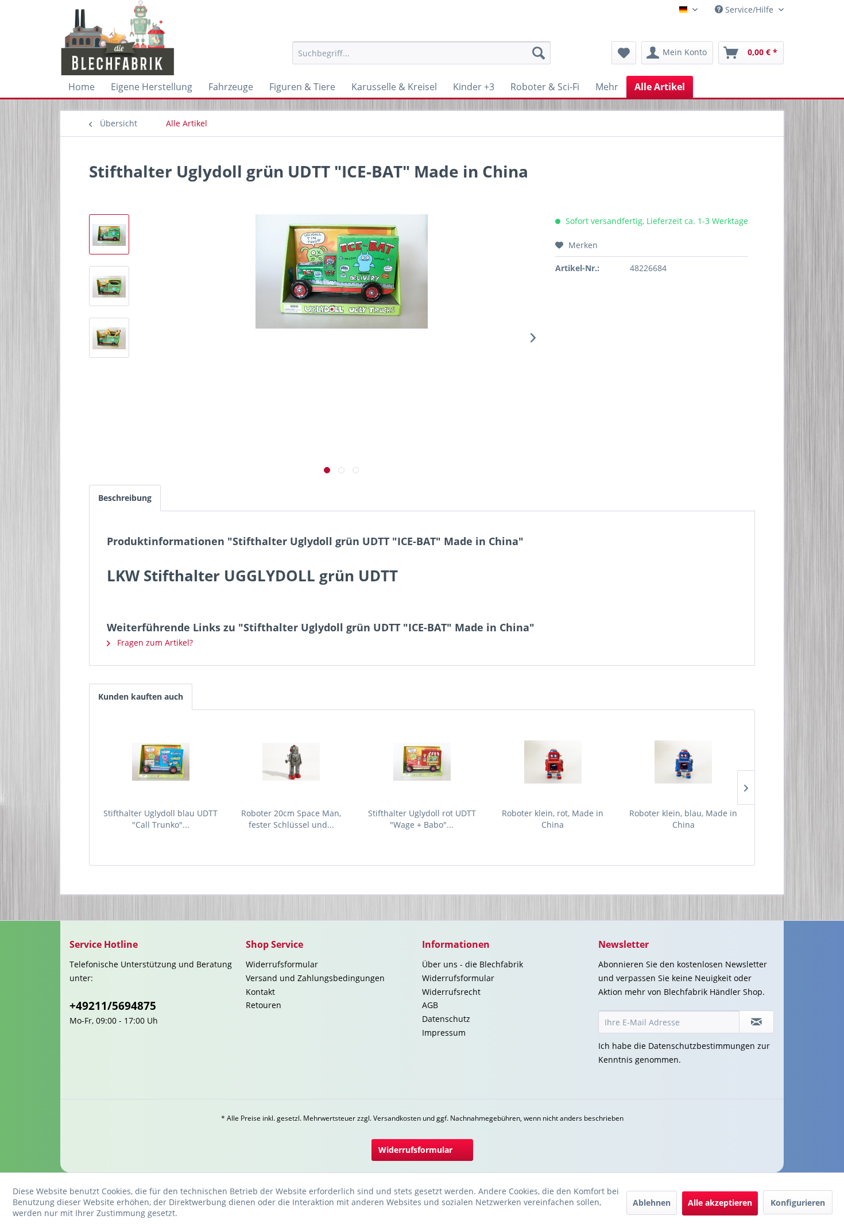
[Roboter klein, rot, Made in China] (553, 761)
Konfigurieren (798, 1202)
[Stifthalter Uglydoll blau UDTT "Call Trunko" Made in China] (160, 761)
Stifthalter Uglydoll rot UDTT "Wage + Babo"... (422, 819)
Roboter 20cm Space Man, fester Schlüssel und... (291, 819)
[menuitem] (421, 52)
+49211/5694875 (112, 1005)
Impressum (444, 1032)
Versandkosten (397, 1118)
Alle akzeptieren (720, 1202)
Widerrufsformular (282, 964)
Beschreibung (125, 497)
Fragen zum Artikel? (154, 642)
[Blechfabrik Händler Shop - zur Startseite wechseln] (118, 38)
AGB (430, 1005)
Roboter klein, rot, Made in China (552, 819)
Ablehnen (652, 1202)
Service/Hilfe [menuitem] (749, 9)
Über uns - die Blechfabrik (472, 964)
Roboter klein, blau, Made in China (683, 819)
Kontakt (260, 991)
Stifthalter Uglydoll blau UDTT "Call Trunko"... (160, 819)
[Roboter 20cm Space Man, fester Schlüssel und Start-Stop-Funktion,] (291, 761)
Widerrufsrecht (451, 991)
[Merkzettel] (623, 52)
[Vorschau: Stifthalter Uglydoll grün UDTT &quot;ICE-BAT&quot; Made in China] (109, 234)
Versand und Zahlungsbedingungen (315, 978)
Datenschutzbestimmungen (701, 1045)
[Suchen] (538, 52)
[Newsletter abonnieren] (756, 1021)
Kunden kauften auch (140, 696)
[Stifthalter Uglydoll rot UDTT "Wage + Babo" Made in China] (422, 761)
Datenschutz (446, 1018)
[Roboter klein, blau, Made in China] (683, 761)
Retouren (263, 1005)
